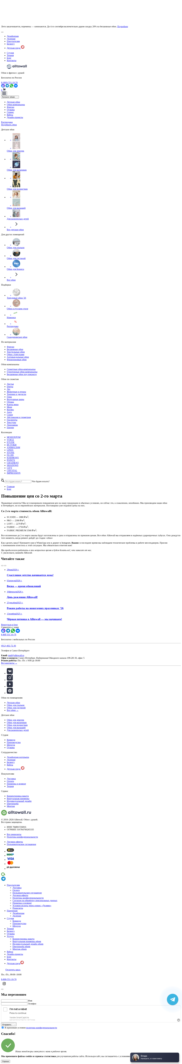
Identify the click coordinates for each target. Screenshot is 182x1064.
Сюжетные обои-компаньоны (21, 369)
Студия (10, 53)
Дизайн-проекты (15, 117)
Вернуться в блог (9, 624)
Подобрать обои (9, 125)
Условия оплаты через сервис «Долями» (32, 905)
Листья (10, 384)
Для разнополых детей (18, 730)
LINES (10, 450)
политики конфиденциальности (41, 1027)
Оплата (10, 781)
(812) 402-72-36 (8, 646)
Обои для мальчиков (17, 722)
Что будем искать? (40, 481)
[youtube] (10, 686)
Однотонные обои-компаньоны (22, 372)
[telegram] (7, 87)
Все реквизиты (14, 834)
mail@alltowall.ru (16, 655)
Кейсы (10, 115)
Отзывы (11, 109)
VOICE (10, 440)
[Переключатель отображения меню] (4, 93)
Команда (11, 740)
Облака (10, 402)
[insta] (10, 680)
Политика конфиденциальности (22, 837)
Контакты (11, 60)
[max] (3, 87)
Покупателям (13, 41)
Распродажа (7, 122)
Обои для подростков (17, 725)
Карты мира (12, 404)
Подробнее (122, 26)
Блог (9, 58)
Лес (8, 389)
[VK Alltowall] (18, 632)
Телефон (32, 1003)
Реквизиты (18, 908)
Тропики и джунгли (16, 394)
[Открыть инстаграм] (4, 986)
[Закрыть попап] (2, 478)
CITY (9, 468)
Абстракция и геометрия (19, 417)
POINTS (11, 460)
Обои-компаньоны (16, 104)
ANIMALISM (13, 447)
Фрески (10, 107)
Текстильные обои (16, 352)
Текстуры (11, 422)
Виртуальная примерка (18, 798)
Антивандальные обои (18, 357)
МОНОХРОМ (13, 437)
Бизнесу (11, 44)
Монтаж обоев (20, 949)
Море (9, 407)
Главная (11, 486)
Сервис (10, 112)
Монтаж (11, 806)
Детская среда (14, 48)
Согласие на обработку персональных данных (35, 900)
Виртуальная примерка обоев (27, 941)
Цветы (10, 386)
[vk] (10, 673)
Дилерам (11, 39)
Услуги (10, 936)
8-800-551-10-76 (8, 979)
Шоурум (11, 745)
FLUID (10, 455)
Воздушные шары (15, 399)
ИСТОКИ (11, 445)
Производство (14, 742)
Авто (9, 412)
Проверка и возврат (16, 784)
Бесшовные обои (15, 349)
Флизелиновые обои (17, 359)
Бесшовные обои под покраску (22, 374)
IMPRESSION (13, 473)
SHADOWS (12, 465)
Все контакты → (9, 663)
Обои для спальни (15, 705)
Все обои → (12, 710)
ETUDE (11, 442)
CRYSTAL (12, 470)
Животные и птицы (16, 391)
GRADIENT (13, 463)
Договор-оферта (20, 895)
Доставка (11, 778)
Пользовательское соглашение (21, 844)
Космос (10, 409)
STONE (10, 452)
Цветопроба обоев (21, 946)
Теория (10, 55)
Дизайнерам (13, 36)
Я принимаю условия (31, 1027)
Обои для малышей (16, 727)
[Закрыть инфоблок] (2, 32)
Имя (30, 1000)
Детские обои (13, 102)
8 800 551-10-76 (8, 634)
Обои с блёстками (15, 354)
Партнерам (12, 910)
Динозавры (12, 425)
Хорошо (5, 1061)
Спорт (10, 415)
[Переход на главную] (16, 68)
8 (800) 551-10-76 (9, 82)
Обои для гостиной (16, 707)
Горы (9, 397)
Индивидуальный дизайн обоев (28, 944)
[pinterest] (10, 693)
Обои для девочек (15, 720)
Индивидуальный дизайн (19, 801)
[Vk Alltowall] (16, 87)
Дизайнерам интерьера (18, 757)
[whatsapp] (12, 87)
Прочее (10, 427)
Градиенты (12, 420)
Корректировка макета (18, 796)
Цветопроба (12, 803)
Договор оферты (15, 842)
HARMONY (13, 457)
